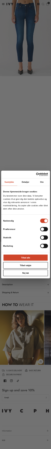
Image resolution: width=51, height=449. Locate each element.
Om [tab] (42, 182)
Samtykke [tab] (9, 182)
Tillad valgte (25, 265)
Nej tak (25, 273)
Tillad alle (25, 258)
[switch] (44, 229)
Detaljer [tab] (25, 182)
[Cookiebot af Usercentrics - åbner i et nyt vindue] (36, 174)
